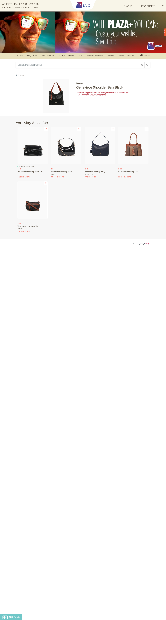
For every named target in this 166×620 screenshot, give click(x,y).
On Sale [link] (19, 56)
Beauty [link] (61, 56)
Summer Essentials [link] (94, 56)
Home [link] (71, 56)
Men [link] (80, 56)
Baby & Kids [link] (31, 56)
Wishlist (146, 56)
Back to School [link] (47, 56)
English (129, 6)
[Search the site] (163, 6)
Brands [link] (130, 56)
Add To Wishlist (46, 129)
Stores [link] (121, 56)
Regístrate (148, 6)
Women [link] (110, 56)
